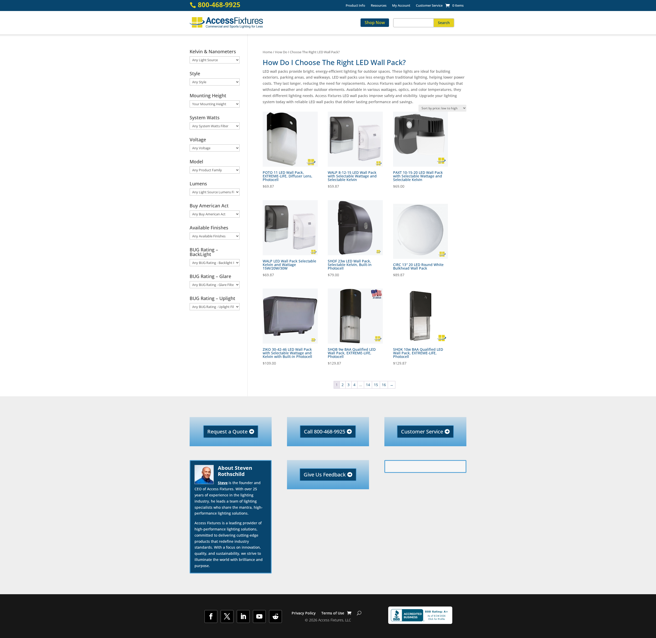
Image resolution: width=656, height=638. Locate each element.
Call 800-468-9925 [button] (324, 431)
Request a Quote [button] (227, 431)
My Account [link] (401, 6)
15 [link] (376, 384)
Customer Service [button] (422, 431)
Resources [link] (378, 6)
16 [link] (384, 384)
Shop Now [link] (375, 22)
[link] (454, 5)
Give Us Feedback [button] (325, 474)
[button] (443, 22)
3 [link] (348, 384)
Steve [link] (223, 482)
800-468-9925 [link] (219, 4)
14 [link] (368, 384)
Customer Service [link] (429, 6)
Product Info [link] (355, 6)
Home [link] (267, 52)
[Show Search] (359, 613)
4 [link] (354, 384)
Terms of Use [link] (332, 613)
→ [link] (391, 384)
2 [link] (343, 384)
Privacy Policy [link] (304, 613)
